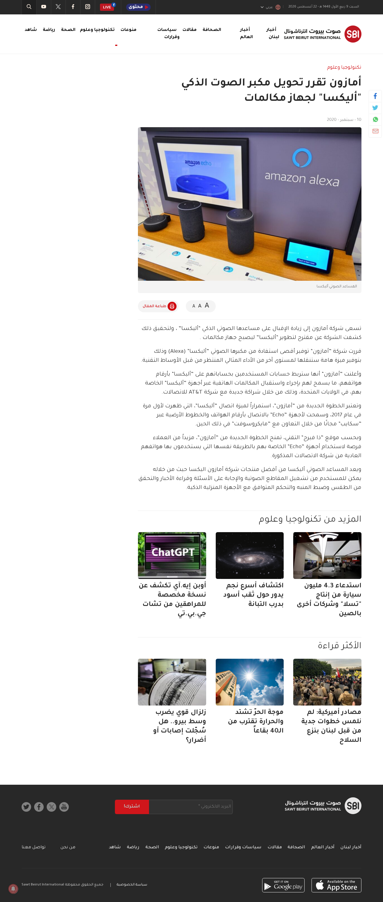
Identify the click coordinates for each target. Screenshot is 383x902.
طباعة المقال (154, 306)
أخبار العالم (323, 847)
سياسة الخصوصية (132, 885)
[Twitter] (375, 107)
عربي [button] (269, 7)
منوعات (128, 30)
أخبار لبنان (351, 847)
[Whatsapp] (375, 119)
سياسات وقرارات (243, 847)
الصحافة (212, 30)
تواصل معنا (33, 847)
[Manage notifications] (13, 889)
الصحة (68, 30)
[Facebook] (375, 96)
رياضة (49, 30)
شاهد (31, 30)
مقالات (190, 30)
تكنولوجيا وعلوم (344, 67)
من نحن (67, 847)
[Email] (375, 131)
